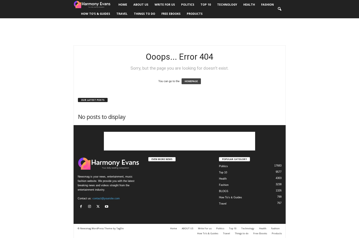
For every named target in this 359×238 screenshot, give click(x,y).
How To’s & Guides (95, 14)
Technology (227, 4)
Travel (122, 14)
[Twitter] (99, 206)
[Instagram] (90, 206)
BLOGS (223, 191)
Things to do (144, 14)
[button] (279, 9)
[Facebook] (82, 206)
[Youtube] (107, 206)
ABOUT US (140, 4)
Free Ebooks (171, 14)
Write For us (165, 4)
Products (195, 14)
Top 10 (205, 4)
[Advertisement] (179, 31)
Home (122, 4)
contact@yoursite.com (106, 198)
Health (249, 4)
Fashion (267, 4)
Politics (187, 4)
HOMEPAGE (191, 81)
